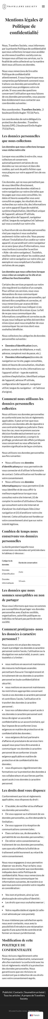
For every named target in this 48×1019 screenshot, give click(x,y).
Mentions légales (33, 1011)
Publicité (7, 992)
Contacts (18, 992)
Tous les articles (12, 995)
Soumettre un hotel (34, 992)
